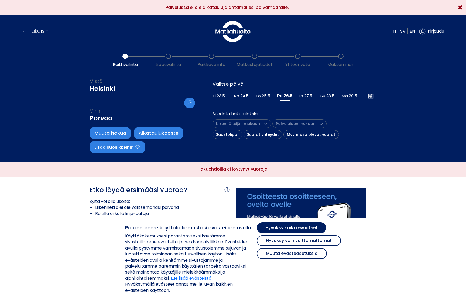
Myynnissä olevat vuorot (311, 134)
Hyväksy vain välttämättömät (299, 240)
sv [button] (403, 31)
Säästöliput (227, 134)
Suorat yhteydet (263, 134)
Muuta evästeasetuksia (292, 253)
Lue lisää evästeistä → (194, 278)
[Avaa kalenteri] (371, 95)
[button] (431, 31)
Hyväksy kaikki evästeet (291, 227)
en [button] (412, 31)
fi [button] (394, 31)
